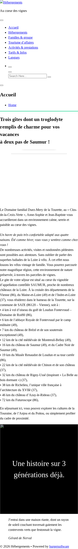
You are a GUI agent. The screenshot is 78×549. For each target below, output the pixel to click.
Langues (14, 57)
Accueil (13, 27)
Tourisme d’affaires (21, 42)
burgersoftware (59, 546)
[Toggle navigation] (1, 20)
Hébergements (17, 32)
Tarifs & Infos (17, 52)
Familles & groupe (20, 37)
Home (12, 105)
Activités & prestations (23, 47)
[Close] (10, 72)
